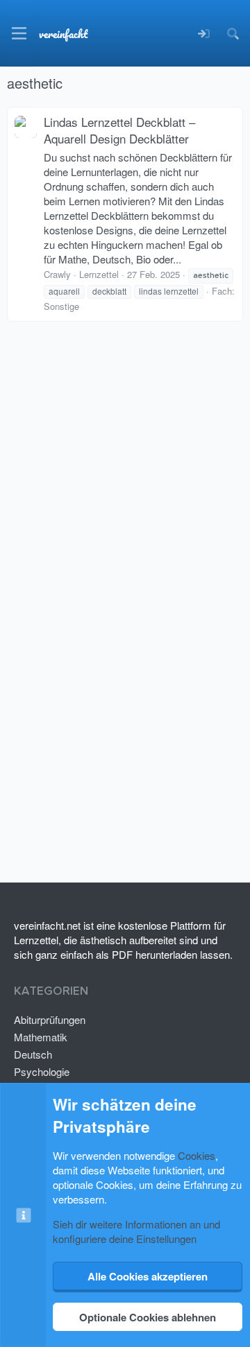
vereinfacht (63, 33)
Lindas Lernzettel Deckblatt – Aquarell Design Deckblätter (119, 130)
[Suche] (232, 33)
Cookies (196, 1155)
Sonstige (61, 306)
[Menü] (19, 33)
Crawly (57, 274)
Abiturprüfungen (49, 1019)
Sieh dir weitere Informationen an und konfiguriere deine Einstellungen (136, 1231)
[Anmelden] (203, 33)
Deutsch (33, 1054)
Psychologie (41, 1071)
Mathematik (40, 1036)
